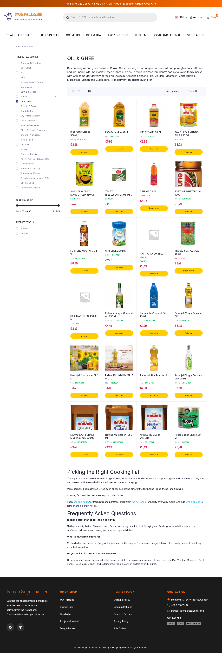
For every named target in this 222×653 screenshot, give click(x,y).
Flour (23, 77)
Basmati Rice (66, 607)
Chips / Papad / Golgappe (34, 130)
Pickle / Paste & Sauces (33, 82)
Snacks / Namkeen (30, 135)
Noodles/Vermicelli (30, 125)
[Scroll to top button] (215, 646)
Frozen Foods (118, 35)
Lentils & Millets (28, 91)
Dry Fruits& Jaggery (30, 115)
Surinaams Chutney (30, 168)
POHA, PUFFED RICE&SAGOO (35, 159)
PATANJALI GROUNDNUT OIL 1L (119, 377)
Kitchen (140, 35)
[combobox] (174, 91)
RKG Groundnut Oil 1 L (117, 132)
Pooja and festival (167, 35)
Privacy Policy (121, 621)
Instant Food (27, 139)
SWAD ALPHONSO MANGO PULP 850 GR (82, 193)
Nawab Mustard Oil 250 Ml (118, 436)
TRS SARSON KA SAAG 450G (187, 252)
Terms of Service (123, 614)
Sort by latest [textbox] (172, 91)
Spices (24, 96)
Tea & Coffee (27, 111)
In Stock (25, 228)
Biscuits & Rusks (29, 106)
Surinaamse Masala (30, 173)
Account (198, 17)
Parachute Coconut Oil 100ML (153, 315)
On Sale (24, 233)
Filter (56, 211)
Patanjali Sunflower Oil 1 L (84, 377)
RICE (23, 72)
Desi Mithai (94, 35)
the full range (139, 501)
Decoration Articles (30, 187)
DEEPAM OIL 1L (148, 191)
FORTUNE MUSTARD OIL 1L (84, 252)
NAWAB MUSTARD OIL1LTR (150, 436)
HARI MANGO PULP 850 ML (83, 318)
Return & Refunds (123, 607)
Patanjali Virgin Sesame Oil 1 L (188, 315)
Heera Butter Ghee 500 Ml (188, 436)
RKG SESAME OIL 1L (151, 132)
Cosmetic (73, 35)
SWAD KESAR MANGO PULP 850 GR (187, 134)
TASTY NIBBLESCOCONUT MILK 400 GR (119, 193)
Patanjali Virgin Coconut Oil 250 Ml (119, 315)
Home (18, 46)
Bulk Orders (120, 628)
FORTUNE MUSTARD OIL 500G (188, 193)
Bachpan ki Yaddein (31, 63)
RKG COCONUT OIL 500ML (81, 134)
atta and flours (81, 501)
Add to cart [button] (84, 152)
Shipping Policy (122, 599)
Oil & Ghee (26, 101)
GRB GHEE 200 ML (115, 250)
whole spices (193, 501)
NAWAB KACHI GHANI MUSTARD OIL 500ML (82, 436)
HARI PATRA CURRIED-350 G (152, 255)
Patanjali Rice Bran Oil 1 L (153, 377)
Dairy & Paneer (49, 35)
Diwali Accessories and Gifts (35, 178)
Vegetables (195, 35)
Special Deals (27, 182)
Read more (154, 208)
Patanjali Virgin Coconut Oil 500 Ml (188, 377)
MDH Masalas (67, 599)
